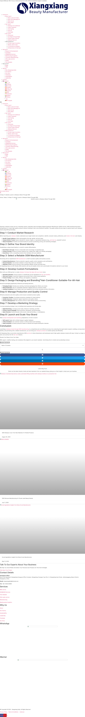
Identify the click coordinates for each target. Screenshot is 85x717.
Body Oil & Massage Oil (14, 19)
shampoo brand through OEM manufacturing (17, 329)
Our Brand (7, 52)
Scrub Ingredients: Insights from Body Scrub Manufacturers (17, 557)
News (5, 197)
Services (5, 49)
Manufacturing (3, 599)
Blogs (6, 65)
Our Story (7, 73)
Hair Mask (10, 32)
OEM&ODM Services (10, 54)
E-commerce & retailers (14, 46)
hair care (16, 334)
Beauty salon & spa (13, 44)
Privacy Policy (3, 712)
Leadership (8, 78)
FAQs (6, 67)
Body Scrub (11, 21)
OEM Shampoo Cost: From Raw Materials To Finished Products (18, 432)
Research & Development (11, 51)
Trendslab (2, 618)
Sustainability (8, 76)
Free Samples (8, 62)
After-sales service (10, 59)
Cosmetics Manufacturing (11, 57)
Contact (5, 79)
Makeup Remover (12, 40)
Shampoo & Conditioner (14, 25)
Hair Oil (10, 30)
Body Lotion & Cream (13, 17)
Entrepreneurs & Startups (14, 48)
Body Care (8, 16)
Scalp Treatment (12, 27)
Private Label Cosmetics (14, 43)
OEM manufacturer (21, 258)
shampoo (13, 236)
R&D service (3, 589)
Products (5, 14)
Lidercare (22, 712)
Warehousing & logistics (11, 55)
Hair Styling (11, 29)
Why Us (3, 605)
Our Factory (8, 71)
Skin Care (7, 33)
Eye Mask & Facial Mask (14, 36)
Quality (7, 60)
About (4, 68)
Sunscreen (10, 35)
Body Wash (11, 22)
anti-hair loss (53, 240)
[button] (42, 102)
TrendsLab (8, 74)
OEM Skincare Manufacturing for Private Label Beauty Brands (17, 498)
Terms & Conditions (13, 712)
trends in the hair (70, 236)
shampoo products (41, 330)
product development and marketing (12, 317)
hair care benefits (45, 274)
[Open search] (0, 192)
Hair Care (7, 24)
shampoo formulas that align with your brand (31, 272)
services (29, 333)
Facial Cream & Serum (13, 38)
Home (1, 197)
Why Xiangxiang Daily (10, 70)
